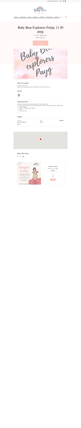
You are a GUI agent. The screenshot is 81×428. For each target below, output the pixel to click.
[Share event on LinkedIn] (23, 156)
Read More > (19, 112)
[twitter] (63, 1)
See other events (40, 43)
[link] (53, 166)
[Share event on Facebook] (17, 156)
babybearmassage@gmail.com (52, 1)
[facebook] (62, 1)
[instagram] (60, 1)
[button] (49, 17)
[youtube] (65, 1)
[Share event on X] (20, 156)
